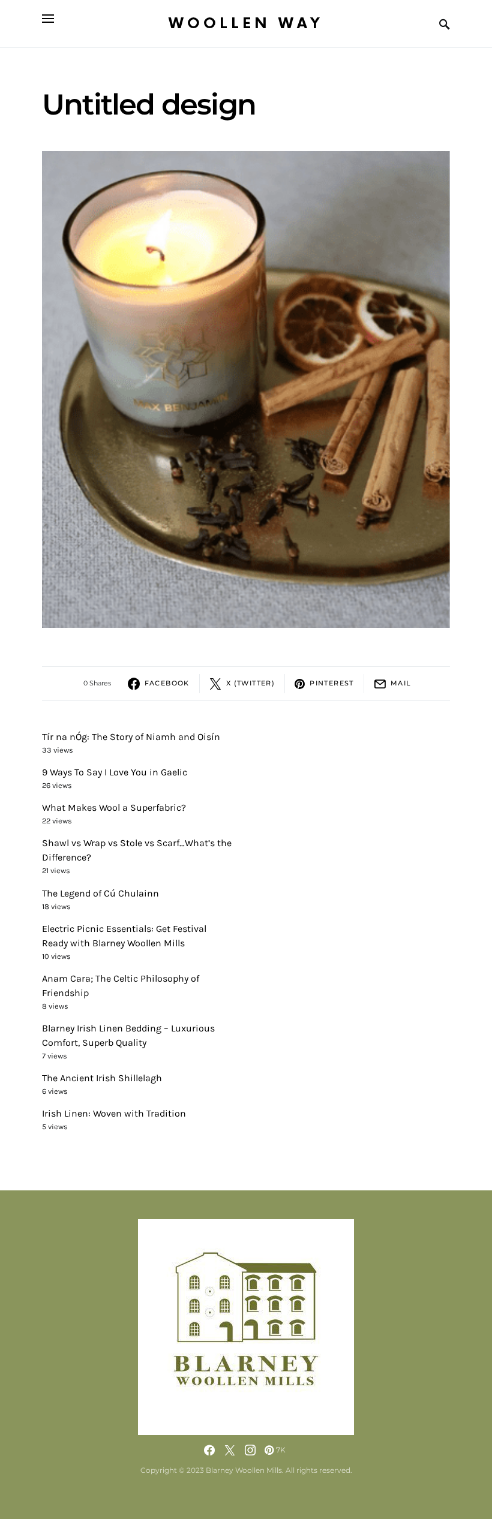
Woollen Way (246, 23)
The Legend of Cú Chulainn (100, 893)
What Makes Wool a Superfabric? (114, 807)
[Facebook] (209, 1450)
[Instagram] (250, 1450)
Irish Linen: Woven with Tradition (114, 1113)
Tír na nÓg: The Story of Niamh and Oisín (131, 736)
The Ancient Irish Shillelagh (102, 1078)
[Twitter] (229, 1450)
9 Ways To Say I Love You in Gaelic (114, 772)
